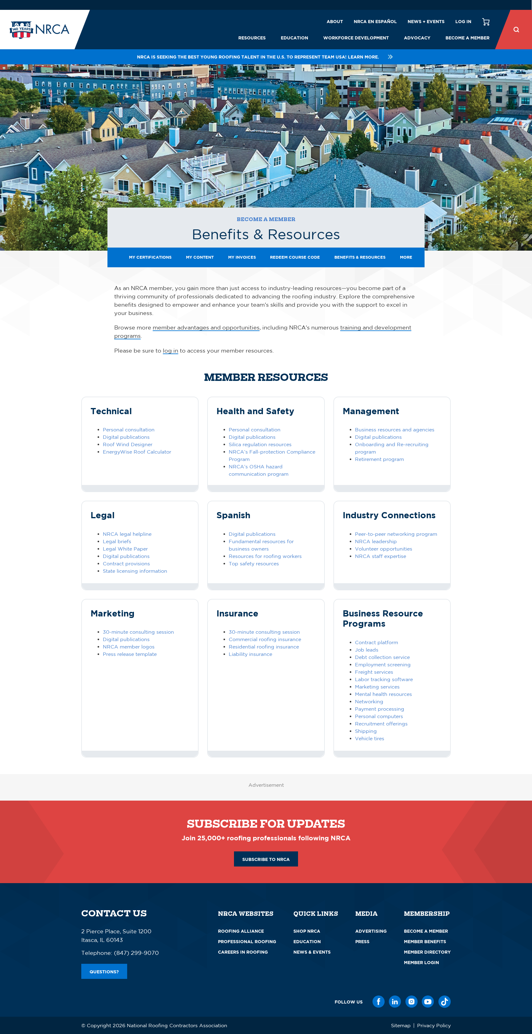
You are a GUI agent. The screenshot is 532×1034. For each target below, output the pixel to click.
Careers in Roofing (243, 952)
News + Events (426, 21)
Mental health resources (383, 694)
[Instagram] (411, 1002)
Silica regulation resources (260, 444)
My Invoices (242, 257)
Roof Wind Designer (127, 444)
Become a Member (467, 37)
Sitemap (401, 1025)
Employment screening (383, 664)
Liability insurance (250, 654)
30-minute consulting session (138, 632)
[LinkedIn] (395, 1002)
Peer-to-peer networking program (396, 534)
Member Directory (427, 952)
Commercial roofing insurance (265, 639)
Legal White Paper (125, 548)
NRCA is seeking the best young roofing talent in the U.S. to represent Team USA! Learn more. (258, 56)
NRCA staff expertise (380, 556)
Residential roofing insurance (264, 646)
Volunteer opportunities (383, 548)
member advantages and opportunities (206, 327)
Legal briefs (117, 541)
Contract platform (376, 642)
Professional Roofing (247, 941)
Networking (369, 701)
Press (362, 941)
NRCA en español (375, 21)
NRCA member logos (129, 646)
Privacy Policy (434, 1025)
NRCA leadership (376, 541)
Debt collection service (382, 657)
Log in (463, 21)
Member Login (421, 962)
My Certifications (150, 257)
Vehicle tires (369, 738)
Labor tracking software (384, 679)
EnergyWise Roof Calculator (137, 451)
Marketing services (377, 686)
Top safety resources (254, 563)
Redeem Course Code (295, 257)
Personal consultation (129, 429)
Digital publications (126, 437)
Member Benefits (425, 941)
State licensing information (135, 571)
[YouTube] (428, 1002)
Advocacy (417, 37)
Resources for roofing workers (265, 556)
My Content (200, 257)
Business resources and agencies (394, 429)
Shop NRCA (306, 931)
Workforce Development (356, 37)
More (406, 257)
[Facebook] (379, 1002)
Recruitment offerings (381, 723)
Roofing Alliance (241, 931)
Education (294, 37)
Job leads (366, 649)
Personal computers (379, 716)
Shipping (366, 731)
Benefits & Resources (359, 257)
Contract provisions (126, 563)
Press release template (130, 654)
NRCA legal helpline (127, 534)
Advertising (371, 931)
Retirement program (379, 459)
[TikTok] (444, 1002)
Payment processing (379, 709)
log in (170, 350)
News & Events (312, 952)
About (335, 21)
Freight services (374, 672)
